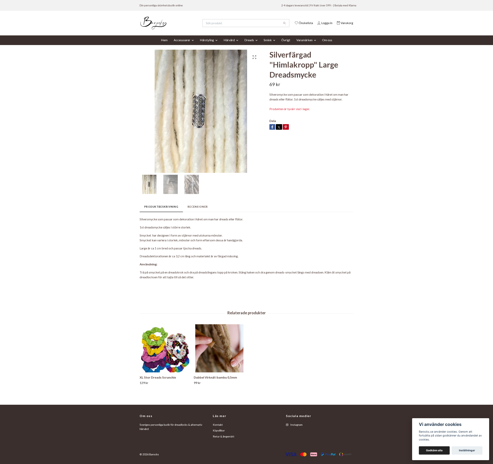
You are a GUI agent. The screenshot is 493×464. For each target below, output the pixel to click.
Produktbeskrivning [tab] (161, 211)
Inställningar (467, 450)
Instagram (296, 429)
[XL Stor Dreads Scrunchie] (165, 353)
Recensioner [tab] (198, 211)
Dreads (249, 45)
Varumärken (304, 45)
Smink (268, 45)
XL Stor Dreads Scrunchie (158, 382)
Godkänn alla (434, 450)
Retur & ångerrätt (223, 441)
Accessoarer (182, 45)
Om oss (327, 45)
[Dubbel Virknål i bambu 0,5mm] (219, 353)
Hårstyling (207, 45)
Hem (164, 45)
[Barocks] (193, 23)
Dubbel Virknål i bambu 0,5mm (215, 382)
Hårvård (229, 45)
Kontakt (218, 429)
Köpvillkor (219, 435)
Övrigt (285, 45)
